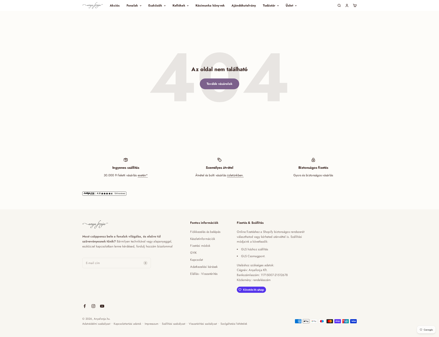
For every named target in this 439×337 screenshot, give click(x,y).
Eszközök (155, 5)
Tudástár (269, 5)
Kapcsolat (196, 260)
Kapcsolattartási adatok (127, 324)
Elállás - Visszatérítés (203, 274)
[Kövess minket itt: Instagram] (93, 306)
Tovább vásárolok (219, 84)
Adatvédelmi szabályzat (96, 324)
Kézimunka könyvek (210, 5)
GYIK (193, 252)
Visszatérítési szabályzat (203, 324)
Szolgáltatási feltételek (234, 324)
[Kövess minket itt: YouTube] (102, 306)
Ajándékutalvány (244, 5)
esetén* (143, 175)
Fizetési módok (200, 245)
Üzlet (289, 5)
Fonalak (132, 5)
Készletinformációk (202, 239)
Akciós (115, 5)
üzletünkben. (235, 175)
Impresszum (151, 324)
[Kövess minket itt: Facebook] (84, 306)
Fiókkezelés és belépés (205, 232)
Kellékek (179, 5)
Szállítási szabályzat (173, 324)
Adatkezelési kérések (204, 267)
